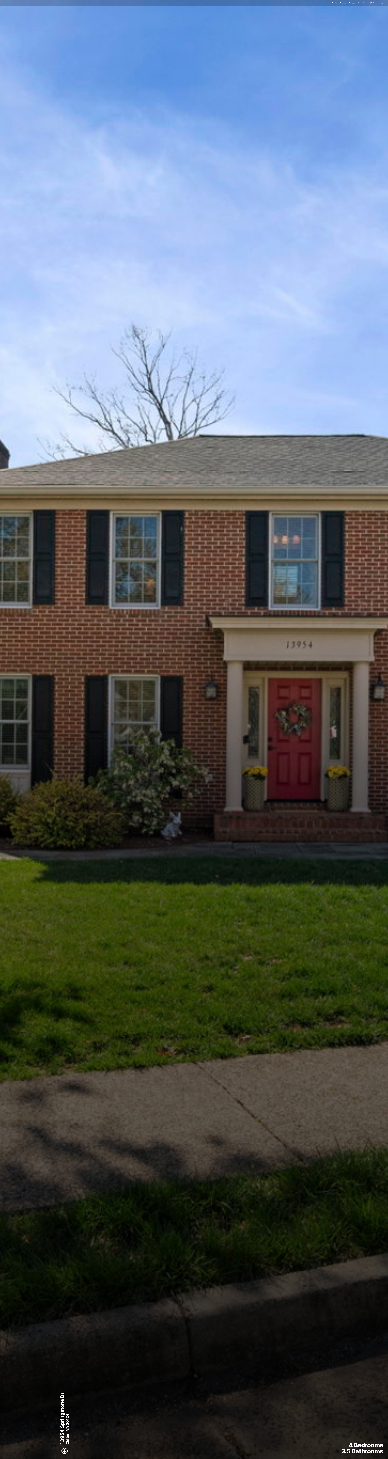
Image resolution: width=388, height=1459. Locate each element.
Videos (352, 3)
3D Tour (373, 3)
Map (381, 3)
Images (343, 3)
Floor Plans (362, 3)
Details (334, 3)
